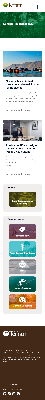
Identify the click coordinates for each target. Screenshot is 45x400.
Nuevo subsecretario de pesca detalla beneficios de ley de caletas (22, 84)
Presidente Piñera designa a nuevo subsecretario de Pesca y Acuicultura (21, 148)
